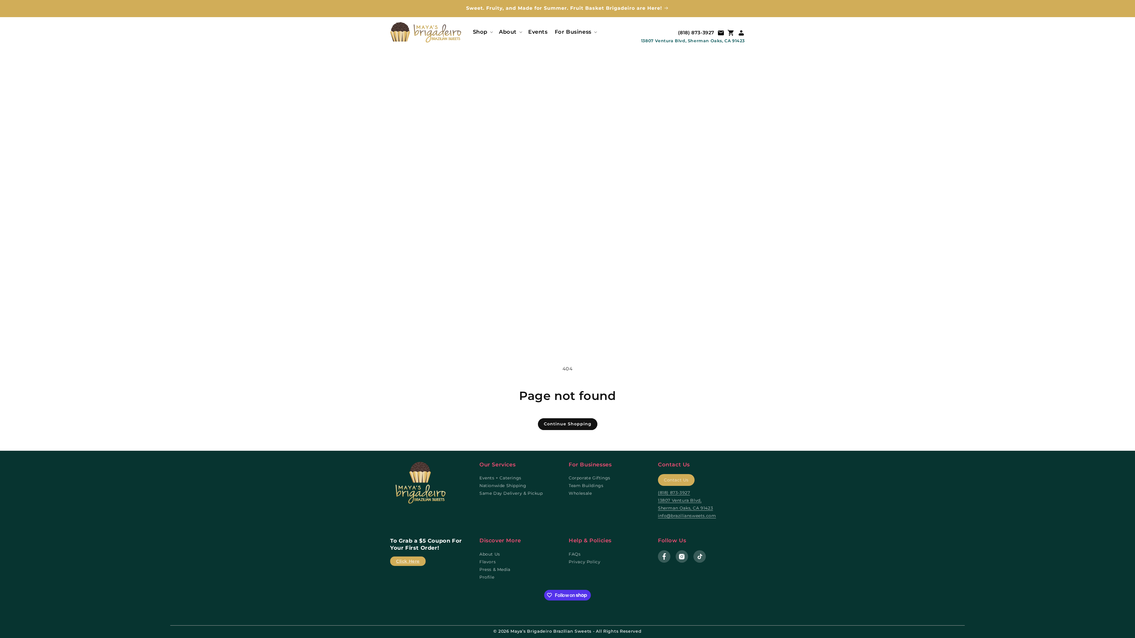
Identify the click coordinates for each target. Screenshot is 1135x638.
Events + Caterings (500, 478)
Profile (486, 577)
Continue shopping (567, 424)
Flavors (487, 561)
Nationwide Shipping (502, 485)
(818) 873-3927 (696, 32)
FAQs (575, 554)
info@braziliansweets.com (687, 515)
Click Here (408, 561)
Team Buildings (586, 485)
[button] (482, 32)
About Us (489, 554)
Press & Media (494, 569)
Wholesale (580, 493)
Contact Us (676, 480)
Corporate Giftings (589, 478)
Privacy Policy (584, 561)
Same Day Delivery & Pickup (511, 493)
